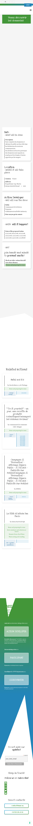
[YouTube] (11, 2)
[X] (5, 2)
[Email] (16, 112)
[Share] (16, 114)
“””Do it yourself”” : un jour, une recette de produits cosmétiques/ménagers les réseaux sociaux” (18, 414)
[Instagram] (8, 2)
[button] (31, 10)
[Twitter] (16, 106)
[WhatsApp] (16, 109)
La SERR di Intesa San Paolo (17, 515)
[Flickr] (13, 2)
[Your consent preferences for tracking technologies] (30, 823)
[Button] (7, 389)
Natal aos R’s (17, 379)
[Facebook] (2, 2)
